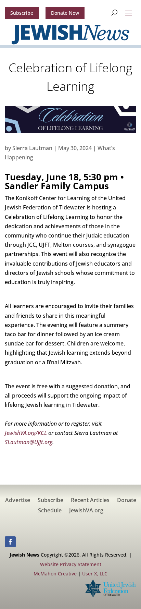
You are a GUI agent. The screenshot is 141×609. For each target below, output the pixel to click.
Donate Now (65, 13)
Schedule (50, 511)
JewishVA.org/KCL (26, 433)
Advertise (17, 501)
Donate (126, 501)
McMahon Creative (55, 573)
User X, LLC (94, 573)
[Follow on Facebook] (10, 541)
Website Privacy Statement (70, 564)
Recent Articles (90, 501)
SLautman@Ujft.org (28, 442)
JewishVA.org (86, 511)
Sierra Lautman (32, 148)
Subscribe (21, 13)
